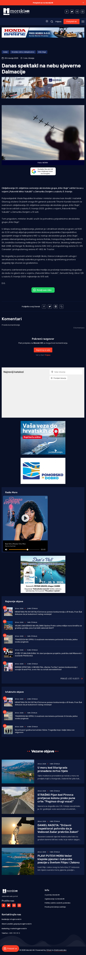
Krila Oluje (42, 52)
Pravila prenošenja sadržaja (55, 907)
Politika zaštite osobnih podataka (57, 903)
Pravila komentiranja (11, 325)
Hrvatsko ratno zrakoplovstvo (23, 52)
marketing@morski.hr (18, 928)
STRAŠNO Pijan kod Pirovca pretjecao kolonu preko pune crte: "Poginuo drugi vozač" (56, 798)
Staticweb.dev (60, 950)
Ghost (49, 950)
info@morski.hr (16, 919)
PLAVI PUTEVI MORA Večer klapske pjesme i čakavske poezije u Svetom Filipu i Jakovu (59, 859)
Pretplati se (71, 21)
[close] (83, 2)
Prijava (58, 21)
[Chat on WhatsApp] (43, 290)
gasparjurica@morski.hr (22, 924)
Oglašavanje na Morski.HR (54, 899)
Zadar (5, 52)
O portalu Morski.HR (52, 895)
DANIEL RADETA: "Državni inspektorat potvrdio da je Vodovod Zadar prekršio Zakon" (58, 828)
